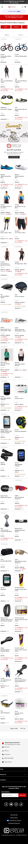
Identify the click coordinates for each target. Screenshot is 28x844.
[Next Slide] (27, 2)
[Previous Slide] (1, 2)
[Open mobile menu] (2, 7)
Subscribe (22, 795)
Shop (1, 769)
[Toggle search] (22, 7)
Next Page (22, 728)
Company (3, 780)
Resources (3, 774)
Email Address (6, 792)
